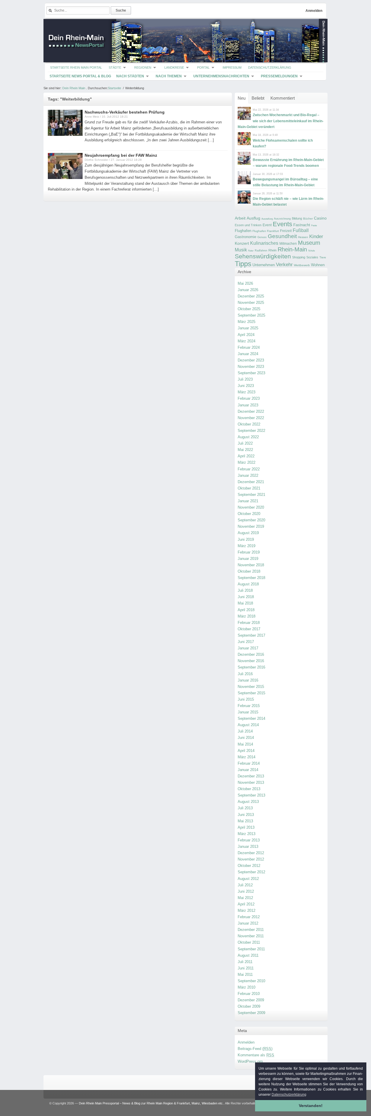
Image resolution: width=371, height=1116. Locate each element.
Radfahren (261, 250)
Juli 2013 (245, 808)
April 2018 (246, 610)
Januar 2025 (248, 328)
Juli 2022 (245, 443)
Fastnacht (301, 225)
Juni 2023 (246, 385)
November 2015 (251, 686)
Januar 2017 (248, 648)
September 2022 (251, 430)
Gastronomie (245, 237)
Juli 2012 (245, 885)
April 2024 (246, 335)
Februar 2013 (249, 840)
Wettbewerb (302, 265)
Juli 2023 (245, 379)
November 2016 (251, 661)
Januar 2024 (248, 354)
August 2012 (248, 878)
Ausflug (253, 218)
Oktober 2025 (249, 309)
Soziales (312, 257)
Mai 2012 (245, 898)
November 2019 (251, 526)
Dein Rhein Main (73, 88)
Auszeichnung (282, 218)
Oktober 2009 (249, 1006)
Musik (241, 249)
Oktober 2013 (249, 789)
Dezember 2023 (251, 360)
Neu (241, 98)
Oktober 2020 (249, 514)
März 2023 (246, 392)
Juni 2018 (246, 597)
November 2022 (251, 418)
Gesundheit (282, 236)
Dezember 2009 (251, 1000)
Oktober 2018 (249, 571)
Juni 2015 (246, 699)
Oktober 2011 (249, 942)
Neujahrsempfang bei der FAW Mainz (121, 155)
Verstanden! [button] (311, 1105)
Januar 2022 (248, 475)
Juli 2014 (245, 731)
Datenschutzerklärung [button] (289, 1095)
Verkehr (284, 264)
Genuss (262, 237)
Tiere (322, 257)
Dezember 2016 (251, 654)
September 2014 (251, 718)
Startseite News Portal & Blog (80, 76)
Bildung (297, 218)
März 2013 (246, 834)
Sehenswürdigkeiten (263, 256)
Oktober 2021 (249, 488)
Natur (251, 250)
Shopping (298, 257)
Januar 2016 (248, 680)
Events (282, 224)
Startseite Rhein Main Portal (76, 67)
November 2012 (251, 859)
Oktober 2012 (249, 865)
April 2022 (246, 456)
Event (267, 225)
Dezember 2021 (251, 482)
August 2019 (248, 533)
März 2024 (246, 341)
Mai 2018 (245, 603)
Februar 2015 (249, 706)
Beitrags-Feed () (255, 1048)
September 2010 (251, 981)
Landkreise (174, 67)
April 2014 (246, 750)
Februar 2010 (249, 993)
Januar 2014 (248, 770)
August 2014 (248, 725)
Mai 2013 (245, 821)
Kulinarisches (264, 243)
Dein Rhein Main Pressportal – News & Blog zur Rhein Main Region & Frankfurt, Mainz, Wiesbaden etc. (151, 1103)
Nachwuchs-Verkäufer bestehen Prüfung (125, 112)
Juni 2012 (246, 891)
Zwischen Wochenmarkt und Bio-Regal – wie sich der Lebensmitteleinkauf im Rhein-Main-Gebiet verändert (280, 121)
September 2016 (251, 667)
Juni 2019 (246, 539)
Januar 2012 (248, 923)
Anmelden (313, 11)
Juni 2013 (246, 814)
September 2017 (251, 635)
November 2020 (251, 507)
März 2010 (246, 987)
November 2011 (251, 936)
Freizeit (286, 231)
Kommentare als (256, 1055)
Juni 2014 (246, 737)
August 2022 (248, 437)
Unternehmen (263, 265)
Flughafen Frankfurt (265, 231)
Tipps (243, 264)
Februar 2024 (249, 347)
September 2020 (251, 520)
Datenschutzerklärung (269, 67)
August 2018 (248, 584)
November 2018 (251, 565)
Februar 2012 (249, 917)
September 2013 (251, 795)
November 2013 (251, 782)
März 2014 (246, 757)
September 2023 (251, 373)
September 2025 (251, 315)
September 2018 (251, 578)
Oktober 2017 (249, 629)
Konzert (242, 243)
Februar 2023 (249, 398)
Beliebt (258, 98)
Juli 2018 (245, 590)
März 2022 (246, 462)
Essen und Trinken (248, 225)
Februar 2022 (249, 469)
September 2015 (251, 693)
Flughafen (243, 231)
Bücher (308, 218)
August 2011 (248, 955)
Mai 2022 (245, 450)
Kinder (316, 236)
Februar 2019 (249, 552)
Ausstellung (267, 219)
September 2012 (251, 872)
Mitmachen (288, 244)
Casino (320, 218)
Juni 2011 (246, 968)
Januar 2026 (248, 290)
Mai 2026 (245, 283)
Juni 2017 (246, 642)
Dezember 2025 (251, 296)
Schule (311, 250)
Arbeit (240, 218)
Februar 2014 (249, 763)
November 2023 (251, 366)
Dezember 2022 (251, 411)
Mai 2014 (245, 744)
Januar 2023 (248, 405)
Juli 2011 (245, 962)
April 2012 (246, 904)
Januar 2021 (248, 501)
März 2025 (246, 321)
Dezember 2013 (251, 776)
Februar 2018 (249, 622)
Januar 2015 (248, 712)
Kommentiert (282, 98)
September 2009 (251, 1013)
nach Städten (130, 76)
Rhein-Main (292, 249)
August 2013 (248, 801)
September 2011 (251, 949)
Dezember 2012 (251, 853)
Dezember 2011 (251, 929)
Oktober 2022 (249, 424)
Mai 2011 (245, 974)
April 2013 (246, 827)
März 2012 (246, 910)
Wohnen (318, 265)
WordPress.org (250, 1061)
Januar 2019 (248, 558)
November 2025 (251, 302)
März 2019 (246, 546)
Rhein (272, 250)
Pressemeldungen (279, 76)
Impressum (232, 67)
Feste (314, 225)
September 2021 (251, 494)
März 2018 (246, 616)
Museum (309, 243)
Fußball (301, 230)
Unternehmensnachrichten (221, 76)
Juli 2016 (245, 674)
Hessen (303, 237)
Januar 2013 (248, 846)
